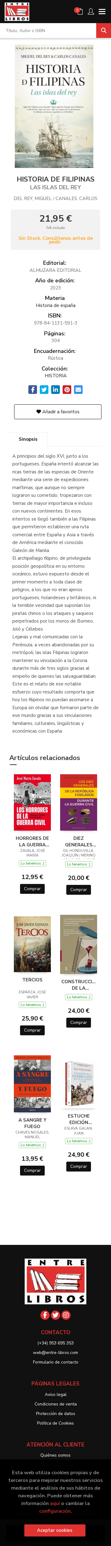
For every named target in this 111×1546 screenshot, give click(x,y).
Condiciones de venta (56, 1404)
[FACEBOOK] (45, 1315)
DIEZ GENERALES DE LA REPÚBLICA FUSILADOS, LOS (79, 841)
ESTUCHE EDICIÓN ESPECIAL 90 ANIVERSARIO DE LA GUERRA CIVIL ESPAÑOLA (79, 1119)
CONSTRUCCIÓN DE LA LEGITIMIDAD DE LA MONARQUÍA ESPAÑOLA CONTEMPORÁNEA (78, 985)
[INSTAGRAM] (66, 1315)
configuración (55, 1511)
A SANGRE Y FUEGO (32, 1123)
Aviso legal (56, 1394)
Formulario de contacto (55, 1362)
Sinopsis (28, 439)
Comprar (32, 889)
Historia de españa (56, 305)
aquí (55, 1503)
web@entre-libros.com (55, 1353)
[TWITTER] (55, 1315)
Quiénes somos (55, 1455)
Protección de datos (55, 1414)
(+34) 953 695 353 (55, 1343)
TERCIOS (32, 980)
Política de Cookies (55, 1423)
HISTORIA (56, 376)
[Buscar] (103, 30)
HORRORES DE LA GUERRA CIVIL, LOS (32, 841)
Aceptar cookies (54, 1530)
